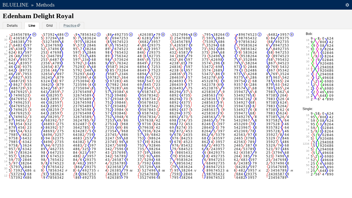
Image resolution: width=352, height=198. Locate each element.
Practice (70, 25)
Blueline (15, 5)
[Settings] (347, 5)
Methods (45, 5)
